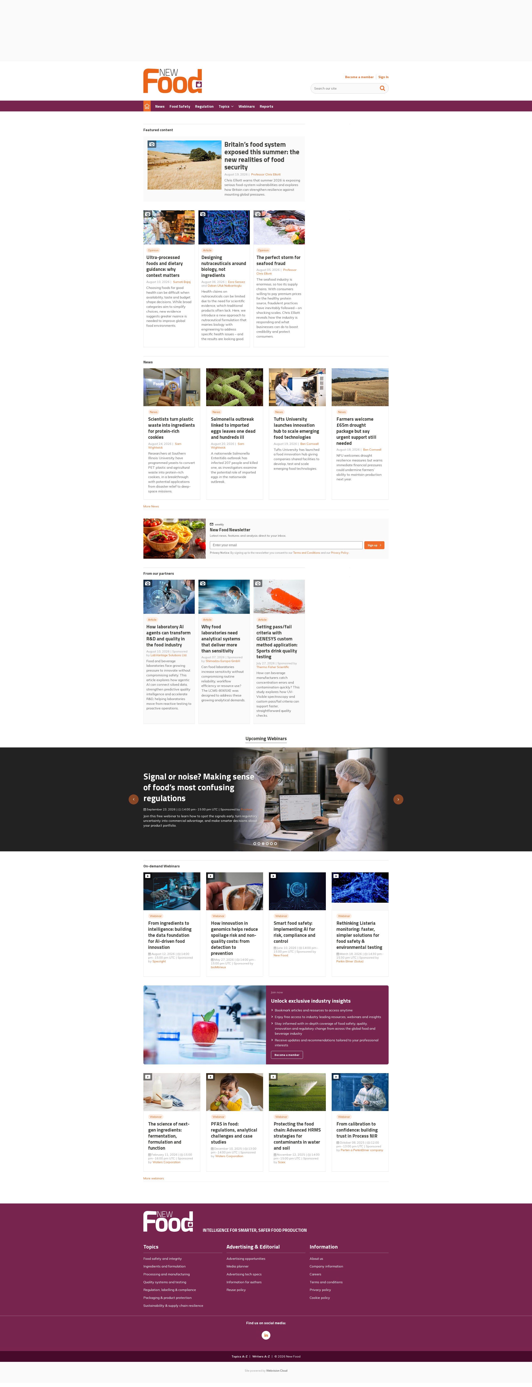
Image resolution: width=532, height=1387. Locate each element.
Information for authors (244, 1282)
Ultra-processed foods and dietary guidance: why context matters (164, 266)
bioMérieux (218, 967)
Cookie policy (320, 1298)
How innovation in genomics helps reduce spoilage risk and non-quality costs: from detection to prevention (234, 938)
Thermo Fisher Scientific (272, 667)
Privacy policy (320, 1290)
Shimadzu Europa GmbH (223, 661)
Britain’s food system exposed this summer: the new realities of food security (261, 155)
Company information (326, 1266)
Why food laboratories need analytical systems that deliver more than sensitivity (220, 638)
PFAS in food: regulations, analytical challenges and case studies (234, 1132)
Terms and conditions (326, 1282)
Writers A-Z (261, 1356)
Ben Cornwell (309, 444)
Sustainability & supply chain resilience (173, 1305)
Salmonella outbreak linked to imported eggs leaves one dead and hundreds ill (233, 427)
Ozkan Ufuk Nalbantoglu (224, 285)
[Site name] (172, 92)
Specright (159, 961)
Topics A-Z (240, 1356)
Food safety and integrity (162, 1258)
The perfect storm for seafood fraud (278, 260)
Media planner (238, 1266)
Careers (315, 1274)
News (154, 412)
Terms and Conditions (306, 552)
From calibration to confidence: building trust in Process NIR (357, 1129)
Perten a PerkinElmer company (362, 1150)
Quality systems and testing (164, 1282)
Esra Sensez (236, 282)
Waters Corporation (166, 1162)
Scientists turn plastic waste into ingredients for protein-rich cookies (171, 427)
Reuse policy (236, 1290)
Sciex (281, 1162)
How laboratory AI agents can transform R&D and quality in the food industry (168, 635)
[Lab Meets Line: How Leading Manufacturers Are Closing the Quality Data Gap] (259, 843)
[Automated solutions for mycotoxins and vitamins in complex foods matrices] (267, 843)
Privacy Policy (340, 552)
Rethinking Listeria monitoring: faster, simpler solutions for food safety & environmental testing (359, 935)
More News (151, 506)
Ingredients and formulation (164, 1266)
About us (316, 1258)
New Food (281, 955)
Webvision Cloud (276, 1370)
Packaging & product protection (167, 1298)
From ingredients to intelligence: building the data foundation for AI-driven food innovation (170, 935)
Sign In (383, 77)
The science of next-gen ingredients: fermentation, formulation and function (169, 1135)
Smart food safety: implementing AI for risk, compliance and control (294, 931)
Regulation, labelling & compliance (169, 1290)
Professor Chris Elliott (266, 174)
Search (382, 87)
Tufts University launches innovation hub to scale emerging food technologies (296, 427)
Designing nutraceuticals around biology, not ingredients (223, 266)
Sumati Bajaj (182, 282)
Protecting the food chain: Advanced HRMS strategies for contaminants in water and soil (297, 1135)
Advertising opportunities (246, 1258)
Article (207, 250)
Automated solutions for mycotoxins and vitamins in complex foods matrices (194, 785)
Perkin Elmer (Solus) (349, 961)
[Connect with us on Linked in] (266, 1335)
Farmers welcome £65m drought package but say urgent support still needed (356, 430)
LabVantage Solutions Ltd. (169, 655)
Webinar (156, 916)
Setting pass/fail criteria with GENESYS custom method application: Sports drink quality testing (276, 641)
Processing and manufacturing (166, 1274)
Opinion (153, 250)
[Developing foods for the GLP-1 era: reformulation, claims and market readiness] (275, 843)
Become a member (359, 77)
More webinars (153, 1178)
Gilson (241, 807)
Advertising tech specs (244, 1274)
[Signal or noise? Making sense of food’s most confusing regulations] (263, 843)
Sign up (372, 545)
